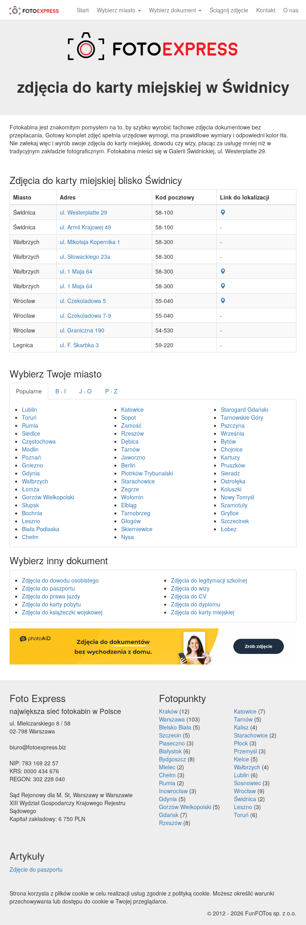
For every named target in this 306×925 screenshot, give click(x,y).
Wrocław (245, 791)
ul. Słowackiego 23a (85, 256)
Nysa (127, 537)
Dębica (130, 441)
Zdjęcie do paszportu (36, 869)
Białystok (170, 751)
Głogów (131, 521)
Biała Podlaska (40, 529)
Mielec (167, 767)
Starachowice (138, 481)
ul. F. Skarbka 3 (79, 345)
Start (83, 10)
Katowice (132, 409)
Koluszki (231, 489)
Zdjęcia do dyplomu (195, 604)
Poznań (31, 457)
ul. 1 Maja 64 (76, 271)
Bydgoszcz (172, 759)
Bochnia (32, 513)
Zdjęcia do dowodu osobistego (60, 580)
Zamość (131, 425)
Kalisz (241, 727)
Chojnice (232, 449)
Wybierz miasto (117, 10)
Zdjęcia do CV (188, 596)
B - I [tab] (60, 391)
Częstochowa (39, 441)
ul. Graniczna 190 (82, 330)
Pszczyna (233, 425)
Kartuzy (230, 457)
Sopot (128, 417)
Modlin (30, 449)
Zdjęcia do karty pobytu (51, 604)
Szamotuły (234, 505)
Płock (241, 743)
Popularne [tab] (29, 391)
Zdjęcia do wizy (190, 588)
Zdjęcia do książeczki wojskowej (62, 612)
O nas (290, 10)
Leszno (31, 521)
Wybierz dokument (173, 10)
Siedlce (31, 433)
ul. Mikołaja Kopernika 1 (90, 242)
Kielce (241, 759)
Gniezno (32, 465)
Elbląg (129, 505)
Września (232, 433)
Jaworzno (133, 457)
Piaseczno (172, 743)
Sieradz (230, 473)
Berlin (128, 465)
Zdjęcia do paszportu (48, 588)
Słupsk (30, 505)
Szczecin (170, 735)
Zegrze (130, 489)
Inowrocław (173, 791)
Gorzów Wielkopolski (48, 497)
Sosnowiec (247, 783)
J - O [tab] (85, 391)
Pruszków (233, 465)
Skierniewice (137, 529)
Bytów (228, 441)
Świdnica (245, 799)
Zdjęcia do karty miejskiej (202, 612)
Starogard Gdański (244, 409)
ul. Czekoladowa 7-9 (85, 315)
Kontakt (265, 10)
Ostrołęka (233, 481)
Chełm (30, 537)
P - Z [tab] (111, 391)
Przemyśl (245, 751)
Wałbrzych (35, 481)
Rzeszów (132, 433)
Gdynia (31, 473)
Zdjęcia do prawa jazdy (51, 596)
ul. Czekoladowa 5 (83, 301)
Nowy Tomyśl (237, 497)
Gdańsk (168, 815)
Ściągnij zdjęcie (229, 10)
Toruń (29, 417)
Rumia (30, 425)
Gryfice (230, 513)
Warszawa (172, 719)
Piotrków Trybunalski (147, 473)
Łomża (30, 489)
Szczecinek (235, 521)
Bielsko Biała (175, 727)
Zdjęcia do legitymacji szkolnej (209, 580)
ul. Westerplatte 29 (83, 212)
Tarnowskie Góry (242, 417)
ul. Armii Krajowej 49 (85, 227)
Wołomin (132, 497)
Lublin (29, 409)
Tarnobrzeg (135, 513)
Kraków (168, 711)
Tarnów (130, 449)
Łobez (229, 529)
